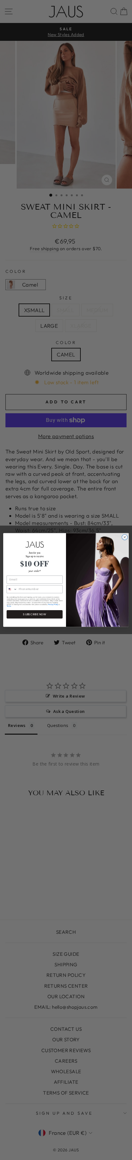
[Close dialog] (125, 537)
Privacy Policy (53, 604)
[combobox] (12, 589)
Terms (9, 606)
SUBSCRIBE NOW (34, 614)
